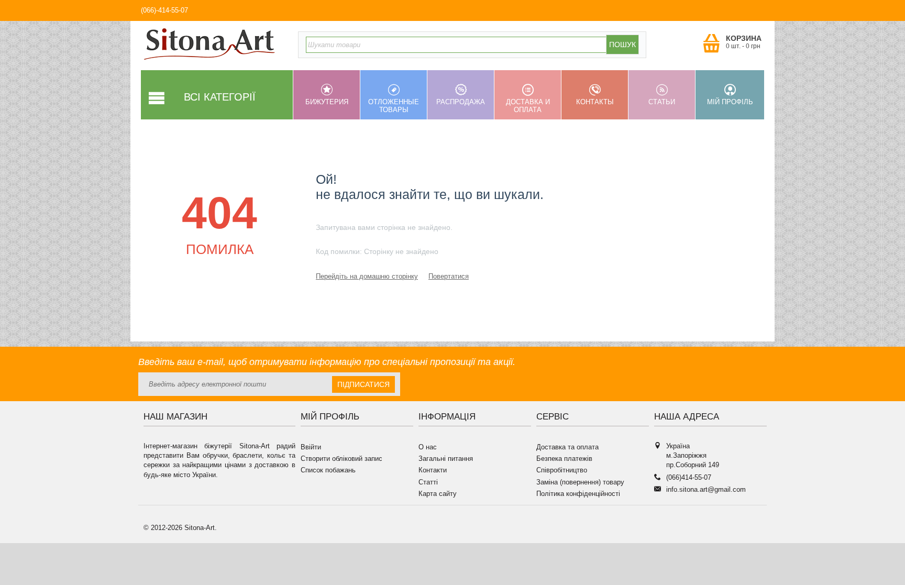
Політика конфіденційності (578, 494)
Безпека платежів (564, 458)
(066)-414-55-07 (164, 10)
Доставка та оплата (567, 447)
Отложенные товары (393, 106)
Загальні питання (445, 458)
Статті (428, 482)
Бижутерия (326, 102)
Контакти (432, 470)
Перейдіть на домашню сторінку (367, 276)
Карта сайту (437, 494)
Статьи (661, 102)
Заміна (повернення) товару (580, 482)
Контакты (595, 102)
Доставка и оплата (528, 106)
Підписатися (363, 384)
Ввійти (311, 447)
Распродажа (460, 102)
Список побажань (328, 470)
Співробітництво (561, 470)
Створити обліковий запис (341, 458)
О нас (427, 447)
